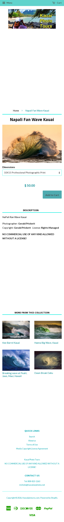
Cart (59, 2)
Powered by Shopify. (49, 498)
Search (32, 436)
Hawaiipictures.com (31, 498)
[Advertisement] (32, 72)
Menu (9, 2)
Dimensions (8, 167)
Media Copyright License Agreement (32, 448)
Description (31, 210)
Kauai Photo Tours (32, 459)
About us (32, 440)
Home (16, 110)
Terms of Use (32, 444)
